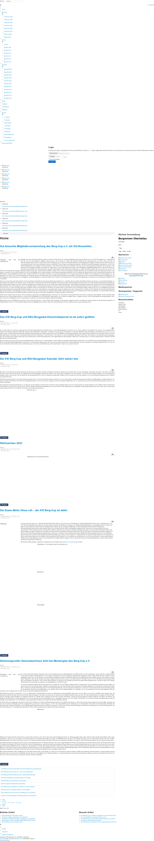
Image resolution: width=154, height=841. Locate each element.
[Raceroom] (121, 278)
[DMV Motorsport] (123, 294)
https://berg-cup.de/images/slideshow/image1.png (14, 211)
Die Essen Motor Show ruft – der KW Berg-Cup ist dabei (33, 510)
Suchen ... (2, 1)
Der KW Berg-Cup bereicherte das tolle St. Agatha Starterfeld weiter (18, 774)
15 (10, 802)
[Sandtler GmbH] (123, 259)
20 (20, 802)
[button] (113, 257)
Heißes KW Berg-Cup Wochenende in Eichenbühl (13, 780)
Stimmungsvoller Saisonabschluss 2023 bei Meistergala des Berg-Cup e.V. (45, 661)
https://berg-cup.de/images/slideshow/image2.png (14, 230)
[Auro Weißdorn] (122, 270)
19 (18, 802)
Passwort (52, 156)
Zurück (4, 801)
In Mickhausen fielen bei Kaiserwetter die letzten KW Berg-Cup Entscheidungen (21, 769)
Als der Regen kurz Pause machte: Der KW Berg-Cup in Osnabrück (18, 792)
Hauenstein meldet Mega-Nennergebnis (91, 820)
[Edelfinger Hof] (122, 283)
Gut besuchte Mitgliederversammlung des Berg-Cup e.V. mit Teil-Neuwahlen (46, 246)
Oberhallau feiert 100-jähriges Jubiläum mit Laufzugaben (15, 789)
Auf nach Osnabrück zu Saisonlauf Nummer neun (93, 817)
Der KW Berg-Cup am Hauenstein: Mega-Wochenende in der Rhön (98, 818)
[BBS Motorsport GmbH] (124, 263)
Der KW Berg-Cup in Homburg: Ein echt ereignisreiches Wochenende (98, 822)
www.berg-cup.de (110, 331)
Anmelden (52, 161)
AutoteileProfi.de (136, 275)
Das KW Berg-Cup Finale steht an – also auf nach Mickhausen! (17, 771)
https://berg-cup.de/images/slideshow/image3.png (14, 216)
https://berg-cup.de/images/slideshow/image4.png (14, 221)
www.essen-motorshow (69, 542)
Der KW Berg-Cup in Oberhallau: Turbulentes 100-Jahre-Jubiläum (17, 786)
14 (8, 802)
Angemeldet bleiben (55, 159)
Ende (3, 806)
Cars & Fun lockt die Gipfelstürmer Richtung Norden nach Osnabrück (18, 795)
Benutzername (53, 153)
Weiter (4, 804)
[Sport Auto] (121, 261)
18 (16, 802)
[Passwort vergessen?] (64, 156)
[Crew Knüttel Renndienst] (125, 265)
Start (3, 799)
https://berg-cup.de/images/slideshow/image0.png (14, 206)
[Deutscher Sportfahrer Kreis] (126, 296)
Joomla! (2, 838)
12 (5, 802)
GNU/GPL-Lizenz (18, 838)
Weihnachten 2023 (11, 443)
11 (3, 802)
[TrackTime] (121, 282)
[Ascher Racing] (122, 280)
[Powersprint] (122, 268)
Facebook (151, 5)
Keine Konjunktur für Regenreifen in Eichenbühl (13, 783)
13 (6, 802)
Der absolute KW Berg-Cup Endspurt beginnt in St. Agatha (16, 777)
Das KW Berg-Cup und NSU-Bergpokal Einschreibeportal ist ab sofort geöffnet (47, 317)
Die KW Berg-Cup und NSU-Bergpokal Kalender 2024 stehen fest (39, 358)
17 (14, 802)
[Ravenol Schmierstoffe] (124, 267)
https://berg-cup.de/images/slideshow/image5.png (14, 225)
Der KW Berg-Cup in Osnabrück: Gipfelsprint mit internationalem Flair (98, 815)
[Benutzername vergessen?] (67, 153)
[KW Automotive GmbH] (124, 258)
